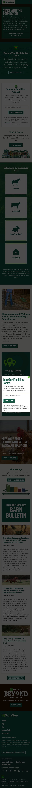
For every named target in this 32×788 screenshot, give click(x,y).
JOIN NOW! (9, 401)
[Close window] (29, 377)
